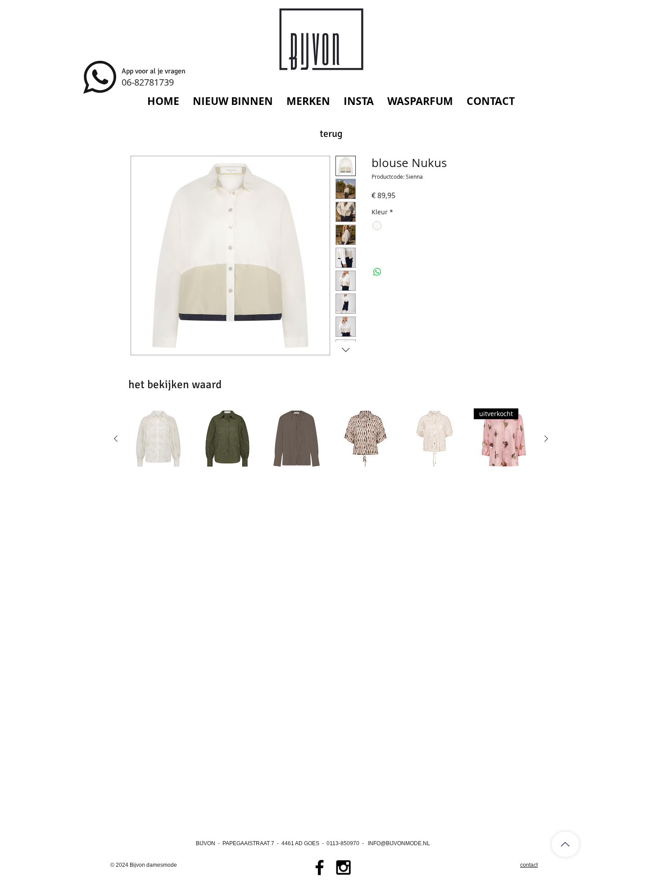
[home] (565, 844)
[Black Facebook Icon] (319, 867)
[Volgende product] (546, 438)
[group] (331, 438)
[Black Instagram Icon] (343, 867)
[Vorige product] (115, 438)
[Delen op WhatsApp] (377, 272)
